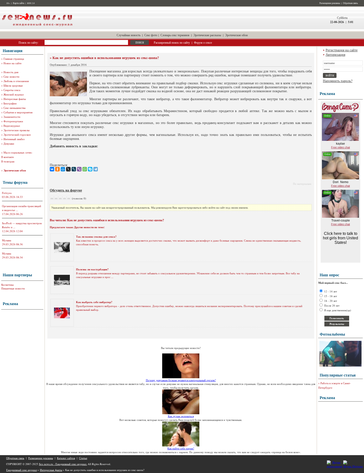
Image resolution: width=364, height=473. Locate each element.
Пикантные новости (13, 288)
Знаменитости (11, 117)
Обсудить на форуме (66, 190)
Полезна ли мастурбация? (92, 269)
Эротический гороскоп (17, 134)
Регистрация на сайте (342, 50)
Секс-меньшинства (14, 108)
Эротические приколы (16, 130)
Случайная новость (128, 35)
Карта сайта (18, 3)
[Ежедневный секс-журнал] (37, 28)
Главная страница (13, 59)
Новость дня (10, 72)
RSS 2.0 (31, 3)
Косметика (7, 284)
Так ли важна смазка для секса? (96, 237)
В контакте (7, 157)
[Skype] (90, 169)
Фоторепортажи (13, 121)
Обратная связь (350, 3)
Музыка (6, 240)
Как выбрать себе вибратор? (94, 302)
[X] (68, 169)
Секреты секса (11, 90)
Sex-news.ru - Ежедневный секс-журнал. (63, 464)
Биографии (10, 103)
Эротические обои (236, 35)
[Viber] (79, 169)
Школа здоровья (13, 85)
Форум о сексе (203, 42)
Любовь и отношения (16, 81)
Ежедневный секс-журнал (21, 470)
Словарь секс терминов (174, 35)
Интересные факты (14, 99)
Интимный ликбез (14, 139)
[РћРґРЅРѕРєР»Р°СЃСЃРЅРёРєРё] (57, 169)
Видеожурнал (11, 125)
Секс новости (11, 76)
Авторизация (335, 54)
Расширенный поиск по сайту (172, 42)
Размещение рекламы (329, 3)
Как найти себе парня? (180, 448)
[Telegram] (95, 169)
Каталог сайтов (66, 458)
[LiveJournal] (74, 169)
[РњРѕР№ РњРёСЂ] (63, 169)
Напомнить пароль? (337, 80)
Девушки (8, 143)
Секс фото (150, 35)
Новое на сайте (12, 63)
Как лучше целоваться (181, 416)
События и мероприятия (17, 112)
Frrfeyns (7, 193)
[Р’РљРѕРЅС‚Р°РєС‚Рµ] (52, 169)
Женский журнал (13, 94)
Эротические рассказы (207, 35)
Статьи (83, 458)
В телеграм (7, 161)
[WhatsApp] (84, 169)
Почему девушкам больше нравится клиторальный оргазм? (181, 380)
